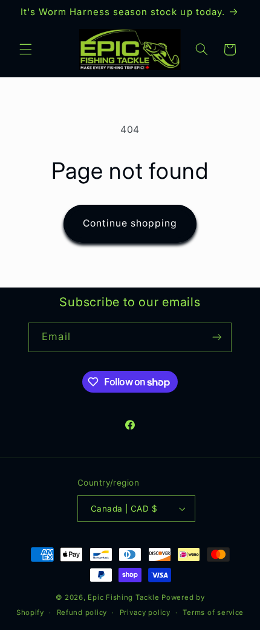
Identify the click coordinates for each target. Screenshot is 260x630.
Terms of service (213, 612)
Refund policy (82, 612)
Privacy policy (145, 612)
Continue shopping (130, 223)
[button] (25, 49)
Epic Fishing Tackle (123, 597)
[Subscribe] (216, 337)
